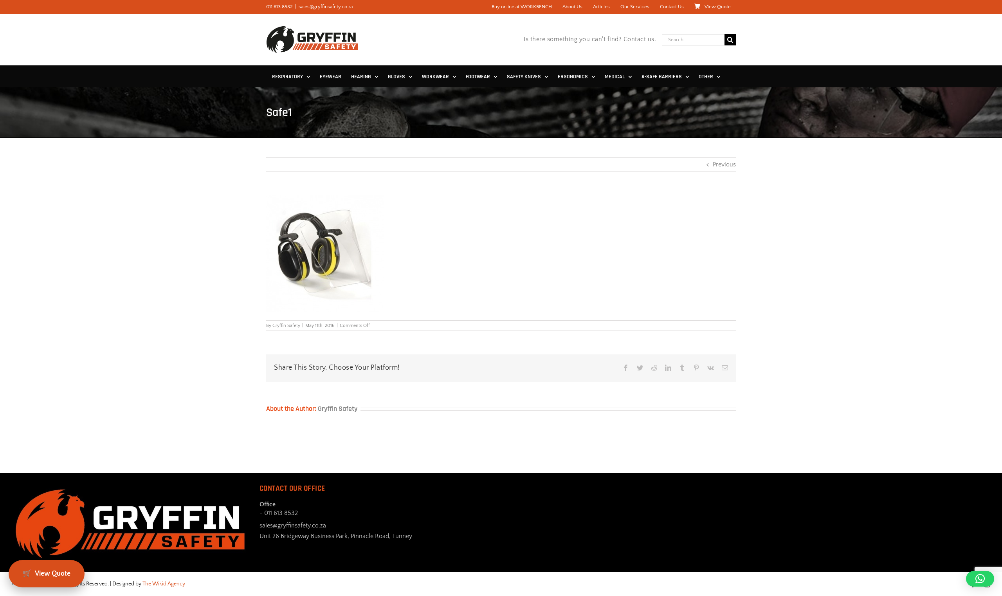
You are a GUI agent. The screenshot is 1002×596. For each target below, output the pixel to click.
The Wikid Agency (163, 584)
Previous (724, 164)
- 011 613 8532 (279, 513)
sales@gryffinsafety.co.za (326, 6)
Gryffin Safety (286, 325)
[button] (980, 579)
